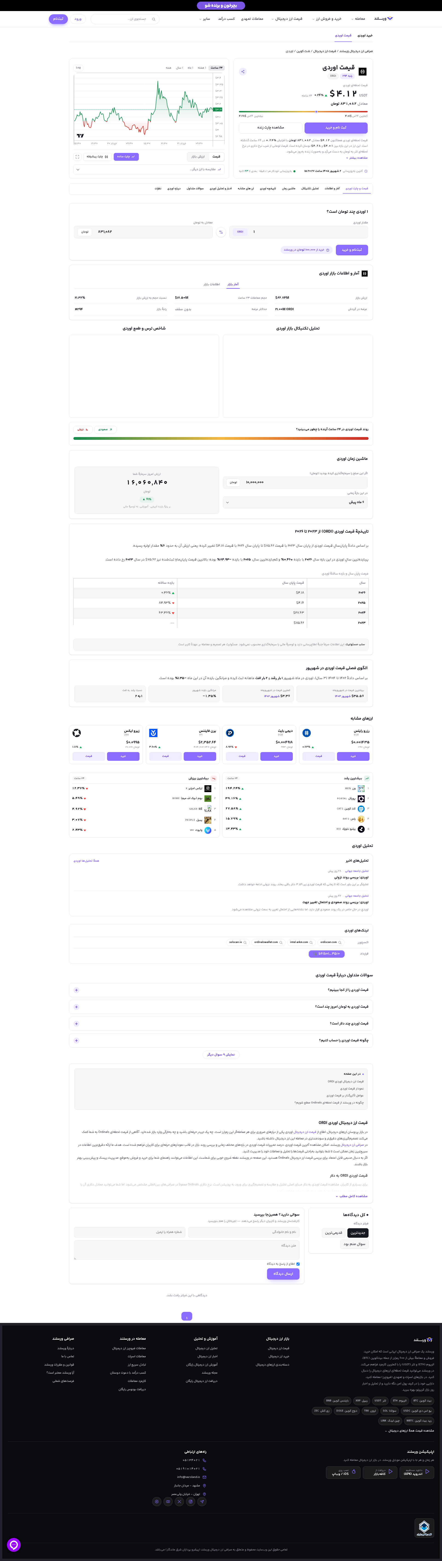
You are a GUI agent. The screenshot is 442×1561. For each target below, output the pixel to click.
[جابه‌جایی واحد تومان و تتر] (221, 232)
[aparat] (156, 1501)
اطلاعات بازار (212, 284)
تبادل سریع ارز (137, 1364)
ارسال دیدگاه (283, 1274)
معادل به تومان (203, 222)
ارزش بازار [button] (198, 156)
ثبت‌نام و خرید (352, 250)
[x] (179, 1501)
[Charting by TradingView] (80, 136)
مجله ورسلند (210, 1372)
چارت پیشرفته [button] (95, 157)
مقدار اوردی (360, 222)
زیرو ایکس (132, 731)
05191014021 (188, 1468)
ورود (77, 19)
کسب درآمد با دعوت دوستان (128, 1372)
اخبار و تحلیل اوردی (221, 189)
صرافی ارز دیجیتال (352, 1145)
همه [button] (169, 68)
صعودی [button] (103, 429)
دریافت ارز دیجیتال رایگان (202, 1381)
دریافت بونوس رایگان (132, 1389)
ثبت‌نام (58, 19)
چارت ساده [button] (123, 157)
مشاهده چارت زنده (270, 127)
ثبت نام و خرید (336, 127)
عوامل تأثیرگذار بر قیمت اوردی (345, 1095)
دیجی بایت (285, 731)
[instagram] (190, 1501)
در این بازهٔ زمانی (357, 493)
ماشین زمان (288, 189)
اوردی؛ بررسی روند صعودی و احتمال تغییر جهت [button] (335, 902)
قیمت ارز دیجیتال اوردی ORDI (346, 1081)
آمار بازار (233, 284)
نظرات (158, 189)
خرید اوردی (365, 35)
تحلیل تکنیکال (310, 189)
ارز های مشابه (246, 189)
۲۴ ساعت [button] (217, 68)
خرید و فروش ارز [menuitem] (328, 19)
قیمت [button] (216, 156)
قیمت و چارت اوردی (357, 189)
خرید (353, 756)
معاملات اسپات (137, 1356)
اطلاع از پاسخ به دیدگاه (281, 1264)
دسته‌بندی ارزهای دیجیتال (272, 1364)
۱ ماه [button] (190, 68)
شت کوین (303, 51)
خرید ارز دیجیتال (279, 1356)
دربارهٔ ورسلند (65, 1348)
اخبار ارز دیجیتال (208, 1356)
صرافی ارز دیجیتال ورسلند (356, 51)
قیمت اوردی (343, 35)
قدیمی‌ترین (333, 1233)
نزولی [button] (80, 429)
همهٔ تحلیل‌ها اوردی (86, 861)
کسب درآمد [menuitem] (226, 19)
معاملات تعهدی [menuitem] (252, 19)
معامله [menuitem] (360, 19)
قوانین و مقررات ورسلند (59, 1364)
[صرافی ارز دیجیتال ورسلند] (383, 19)
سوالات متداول (195, 189)
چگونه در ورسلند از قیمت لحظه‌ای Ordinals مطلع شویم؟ (329, 1102)
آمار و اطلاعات (332, 189)
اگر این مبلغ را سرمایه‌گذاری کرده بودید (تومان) (339, 473)
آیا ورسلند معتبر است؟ (60, 1372)
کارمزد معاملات (137, 1381)
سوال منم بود (354, 1244)
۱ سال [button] (179, 68)
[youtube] (168, 1501)
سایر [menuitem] (206, 19)
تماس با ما (67, 1356)
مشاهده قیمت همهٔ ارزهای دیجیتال (409, 1431)
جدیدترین (358, 1233)
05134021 (191, 1460)
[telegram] (201, 1501)
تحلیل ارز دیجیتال (206, 1348)
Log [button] (78, 68)
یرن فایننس (207, 731)
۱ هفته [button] (202, 68)
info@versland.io (188, 1477)
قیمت (318, 756)
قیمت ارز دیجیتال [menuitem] (288, 19)
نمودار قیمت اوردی (352, 1088)
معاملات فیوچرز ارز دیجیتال (129, 1348)
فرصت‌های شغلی (63, 1381)
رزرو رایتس (361, 731)
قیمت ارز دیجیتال (324, 51)
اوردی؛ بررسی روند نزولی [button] (351, 877)
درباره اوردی (174, 189)
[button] (243, 72)
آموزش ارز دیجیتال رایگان (202, 1364)
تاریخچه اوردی (268, 189)
